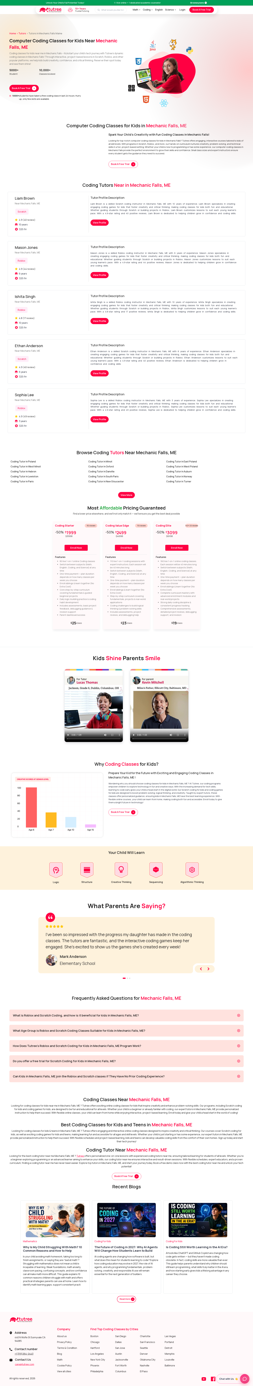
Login (182, 9)
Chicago (95, 1342)
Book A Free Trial (202, 9)
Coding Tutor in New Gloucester (106, 481)
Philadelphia (96, 1371)
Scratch (22, 211)
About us (62, 1336)
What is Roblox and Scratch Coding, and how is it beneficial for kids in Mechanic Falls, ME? (76, 1015)
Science (169, 9)
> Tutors (21, 33)
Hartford (95, 1348)
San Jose (120, 1348)
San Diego (120, 1336)
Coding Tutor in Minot (100, 461)
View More (126, 495)
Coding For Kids (102, 1241)
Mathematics (30, 1241)
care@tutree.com (24, 1364)
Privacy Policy (64, 1342)
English (159, 9)
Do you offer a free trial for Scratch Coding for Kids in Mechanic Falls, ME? (64, 1061)
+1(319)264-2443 (24, 1353)
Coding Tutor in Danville (101, 471)
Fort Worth (121, 1365)
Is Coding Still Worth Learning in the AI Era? (197, 1247)
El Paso (144, 1371)
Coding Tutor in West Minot (26, 466)
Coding (147, 9)
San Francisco (147, 1342)
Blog (59, 1353)
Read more (125, 1299)
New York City (97, 1359)
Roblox (21, 260)
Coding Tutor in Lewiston (24, 476)
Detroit (168, 1348)
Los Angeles (97, 1353)
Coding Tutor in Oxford (101, 466)
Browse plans (197, 2)
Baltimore (170, 1365)
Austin (118, 1353)
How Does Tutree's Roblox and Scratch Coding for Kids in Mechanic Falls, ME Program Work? (77, 1046)
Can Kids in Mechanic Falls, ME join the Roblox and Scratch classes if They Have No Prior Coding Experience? (89, 1076)
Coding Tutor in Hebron (23, 471)
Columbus (120, 1371)
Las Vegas (170, 1336)
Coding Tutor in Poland (23, 461)
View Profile (99, 222)
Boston (94, 1336)
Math (135, 9)
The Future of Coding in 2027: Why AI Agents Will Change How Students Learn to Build (126, 1248)
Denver (144, 1353)
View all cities (64, 1371)
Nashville (144, 1365)
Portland (169, 1342)
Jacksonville (121, 1359)
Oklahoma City (147, 1359)
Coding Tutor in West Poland (182, 466)
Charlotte (145, 1336)
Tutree (80, 1156)
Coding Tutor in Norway (179, 476)
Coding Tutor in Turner (178, 481)
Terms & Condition (67, 1348)
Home (12, 33)
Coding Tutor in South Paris (103, 476)
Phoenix (94, 1365)
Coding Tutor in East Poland (181, 461)
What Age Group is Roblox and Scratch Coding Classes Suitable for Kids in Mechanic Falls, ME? (79, 1031)
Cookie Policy (64, 1365)
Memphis (170, 1353)
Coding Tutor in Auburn (179, 471)
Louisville (169, 1359)
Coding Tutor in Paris (22, 481)
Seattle (144, 1348)
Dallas (118, 1342)
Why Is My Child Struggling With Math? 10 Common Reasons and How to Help (52, 1248)
